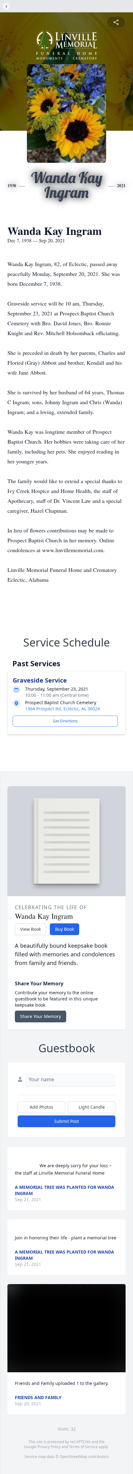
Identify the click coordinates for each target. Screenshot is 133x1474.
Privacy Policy (49, 1446)
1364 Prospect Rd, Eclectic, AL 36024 (62, 709)
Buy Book (64, 929)
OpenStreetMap (73, 1456)
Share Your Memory (40, 1016)
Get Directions (65, 721)
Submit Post (66, 1121)
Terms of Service (83, 1446)
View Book (30, 929)
